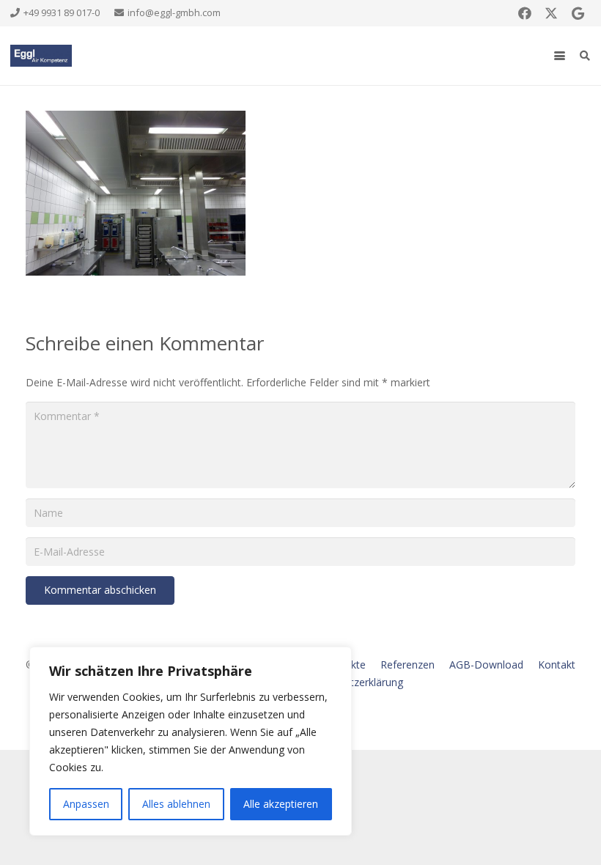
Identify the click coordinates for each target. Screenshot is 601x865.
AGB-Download (486, 664)
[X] (551, 13)
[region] (190, 741)
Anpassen (86, 804)
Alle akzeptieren (280, 804)
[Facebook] (525, 13)
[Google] (577, 13)
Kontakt (556, 664)
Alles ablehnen (176, 804)
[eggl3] (41, 56)
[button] (559, 56)
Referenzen (407, 664)
